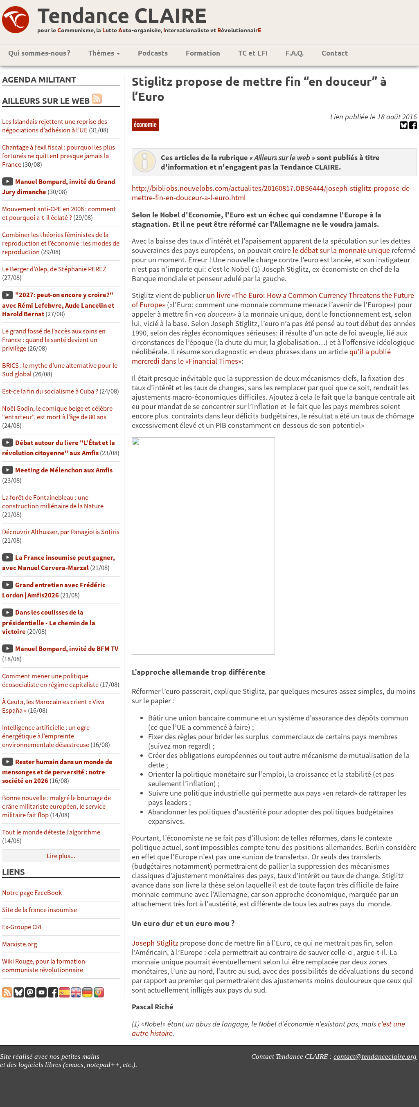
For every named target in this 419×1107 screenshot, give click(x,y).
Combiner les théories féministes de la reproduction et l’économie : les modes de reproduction (60, 243)
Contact (335, 53)
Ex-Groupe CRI (21, 927)
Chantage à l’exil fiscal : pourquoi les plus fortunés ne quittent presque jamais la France (58, 156)
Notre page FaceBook (32, 892)
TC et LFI (253, 53)
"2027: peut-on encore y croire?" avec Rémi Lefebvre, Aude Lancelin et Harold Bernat (58, 304)
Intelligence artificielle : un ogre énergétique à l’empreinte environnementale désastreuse (46, 736)
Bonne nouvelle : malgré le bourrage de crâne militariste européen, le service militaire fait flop (56, 806)
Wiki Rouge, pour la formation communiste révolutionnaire (43, 965)
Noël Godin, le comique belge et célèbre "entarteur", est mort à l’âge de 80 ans (57, 412)
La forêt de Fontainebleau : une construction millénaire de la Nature (53, 501)
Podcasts (153, 53)
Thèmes (102, 53)
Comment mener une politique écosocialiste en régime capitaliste (50, 680)
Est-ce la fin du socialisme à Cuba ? (50, 391)
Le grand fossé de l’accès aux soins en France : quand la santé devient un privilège (54, 340)
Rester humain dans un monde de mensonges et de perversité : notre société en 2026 (57, 771)
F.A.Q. (295, 53)
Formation (203, 53)
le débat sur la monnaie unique (341, 250)
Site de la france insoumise (39, 910)
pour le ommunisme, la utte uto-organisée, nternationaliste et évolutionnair (149, 30)
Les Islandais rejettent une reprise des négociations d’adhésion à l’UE (54, 125)
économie (145, 124)
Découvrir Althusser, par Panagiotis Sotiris (60, 532)
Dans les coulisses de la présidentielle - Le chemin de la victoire (48, 621)
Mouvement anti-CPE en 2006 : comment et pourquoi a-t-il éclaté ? (59, 213)
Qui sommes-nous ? (39, 53)
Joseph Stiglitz (155, 943)
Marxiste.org (19, 944)
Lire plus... (61, 856)
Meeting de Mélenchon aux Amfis (64, 470)
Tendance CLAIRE (122, 15)
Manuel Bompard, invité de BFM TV (66, 648)
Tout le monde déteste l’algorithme (51, 832)
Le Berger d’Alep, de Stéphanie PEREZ (54, 269)
